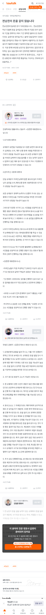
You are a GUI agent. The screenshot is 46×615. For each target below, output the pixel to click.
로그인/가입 (40, 3)
